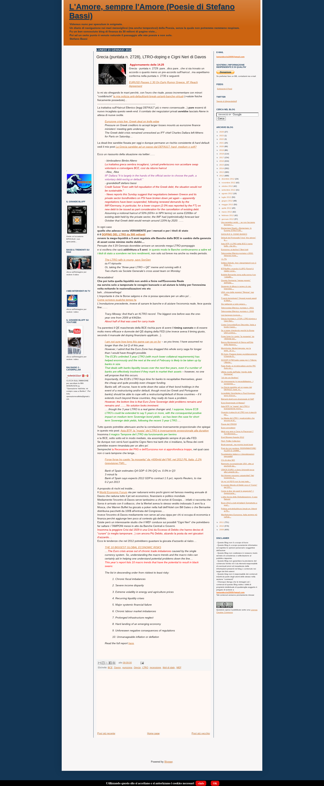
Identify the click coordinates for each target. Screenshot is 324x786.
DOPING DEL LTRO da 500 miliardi (123, 234)
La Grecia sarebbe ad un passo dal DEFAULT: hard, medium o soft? (156, 146)
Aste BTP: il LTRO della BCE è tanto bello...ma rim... (237, 245)
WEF (178, 667)
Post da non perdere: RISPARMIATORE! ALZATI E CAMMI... (238, 449)
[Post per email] (141, 662)
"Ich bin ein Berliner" (230, 378)
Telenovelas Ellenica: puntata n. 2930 (237, 311)
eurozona (127, 667)
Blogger (168, 761)
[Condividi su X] (107, 663)
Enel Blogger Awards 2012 (232, 437)
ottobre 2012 (227, 186)
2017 (221, 157)
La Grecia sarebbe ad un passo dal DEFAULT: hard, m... (236, 388)
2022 (221, 139)
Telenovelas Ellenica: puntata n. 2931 (237, 308)
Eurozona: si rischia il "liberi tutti (234, 249)
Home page (153, 733)
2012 (221, 176)
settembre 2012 (229, 190)
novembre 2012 (229, 183)
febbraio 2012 (228, 215)
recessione (155, 667)
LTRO (145, 667)
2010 (221, 526)
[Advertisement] (153, 703)
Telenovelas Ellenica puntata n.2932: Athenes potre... (237, 254)
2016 (221, 161)
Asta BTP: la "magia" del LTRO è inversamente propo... (235, 407)
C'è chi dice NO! (228, 460)
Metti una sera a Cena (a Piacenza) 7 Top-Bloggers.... (237, 432)
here (131, 643)
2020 (221, 146)
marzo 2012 (227, 212)
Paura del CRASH (229, 424)
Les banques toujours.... (231, 315)
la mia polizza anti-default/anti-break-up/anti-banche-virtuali (148, 96)
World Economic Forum (113, 492)
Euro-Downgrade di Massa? (233, 403)
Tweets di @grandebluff (226, 101)
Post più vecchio (201, 733)
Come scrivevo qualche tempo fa (116, 299)
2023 (221, 136)
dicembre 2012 (228, 179)
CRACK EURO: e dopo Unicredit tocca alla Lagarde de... (237, 471)
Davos (117, 667)
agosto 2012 (227, 193)
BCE (110, 667)
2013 (221, 172)
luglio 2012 (227, 197)
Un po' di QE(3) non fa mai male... (235, 481)
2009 (221, 530)
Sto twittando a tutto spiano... (234, 304)
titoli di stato (169, 667)
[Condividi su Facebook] (110, 663)
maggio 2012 (228, 204)
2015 (221, 165)
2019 (221, 150)
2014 (221, 168)
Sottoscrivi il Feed (224, 89)
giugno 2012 (227, 201)
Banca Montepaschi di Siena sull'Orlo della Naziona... (237, 343)
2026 (221, 132)
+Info (201, 783)
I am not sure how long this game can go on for (133, 341)
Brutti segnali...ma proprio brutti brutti (237, 444)
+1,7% (224, 259)
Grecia (137, 667)
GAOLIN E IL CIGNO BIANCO (234, 234)
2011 (221, 522)
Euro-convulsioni (228, 428)
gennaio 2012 (228, 219)
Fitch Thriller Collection (230, 441)
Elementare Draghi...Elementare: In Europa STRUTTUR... (236, 229)
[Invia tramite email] (99, 663)
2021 (221, 143)
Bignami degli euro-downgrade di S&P (237, 399)
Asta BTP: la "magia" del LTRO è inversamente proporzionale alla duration (165, 430)
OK (215, 783)
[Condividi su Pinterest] (114, 663)
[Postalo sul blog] (103, 663)
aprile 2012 (227, 208)
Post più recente (106, 733)
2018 (221, 154)
